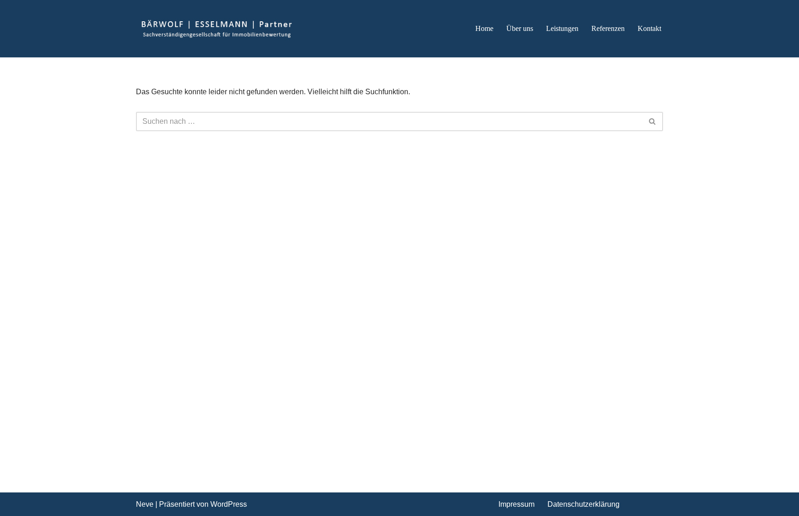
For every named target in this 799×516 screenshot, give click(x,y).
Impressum (516, 504)
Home (484, 28)
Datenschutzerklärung (583, 504)
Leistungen (562, 28)
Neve (145, 504)
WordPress (228, 504)
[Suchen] (652, 121)
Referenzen (608, 28)
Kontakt (649, 28)
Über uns (519, 28)
